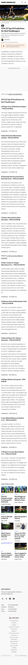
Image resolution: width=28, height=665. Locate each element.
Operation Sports (14, 641)
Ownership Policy (12, 611)
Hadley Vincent (18, 559)
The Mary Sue (14, 643)
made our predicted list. (15, 94)
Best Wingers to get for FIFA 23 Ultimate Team (20, 498)
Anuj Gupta (17, 520)
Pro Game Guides (14, 620)
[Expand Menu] (25, 2)
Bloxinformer (14, 649)
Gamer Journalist (14, 637)
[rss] (2, 598)
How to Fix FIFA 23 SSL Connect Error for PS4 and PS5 (20, 535)
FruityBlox (14, 647)
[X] (6, 598)
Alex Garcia (4, 559)
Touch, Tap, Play (14, 645)
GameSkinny (14, 639)
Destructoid (14, 635)
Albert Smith (4, 520)
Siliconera (14, 631)
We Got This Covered (14, 633)
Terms (2, 609)
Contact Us (3, 607)
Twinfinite (14, 622)
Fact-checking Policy (13, 605)
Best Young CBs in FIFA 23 (21, 517)
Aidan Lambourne (19, 502)
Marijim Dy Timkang (6, 504)
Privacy (3, 611)
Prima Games (14, 629)
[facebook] (9, 598)
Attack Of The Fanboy (14, 627)
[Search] (22, 2)
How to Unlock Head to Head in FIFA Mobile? (6, 555)
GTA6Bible (14, 652)
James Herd (4, 539)
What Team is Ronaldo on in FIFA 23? (5, 535)
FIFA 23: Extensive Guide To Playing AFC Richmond (6, 499)
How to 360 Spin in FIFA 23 (6, 517)
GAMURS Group (23, 655)
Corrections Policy (12, 609)
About (2, 605)
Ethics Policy (11, 607)
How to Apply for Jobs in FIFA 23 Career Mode (21, 555)
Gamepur (14, 625)
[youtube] (13, 598)
